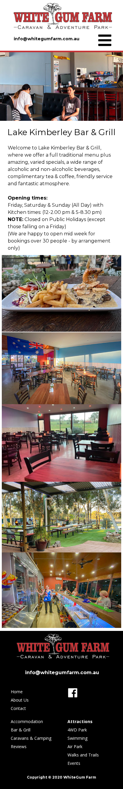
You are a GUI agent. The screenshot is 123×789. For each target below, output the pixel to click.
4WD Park (77, 730)
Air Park (74, 746)
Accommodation (27, 721)
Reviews (19, 746)
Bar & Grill (20, 730)
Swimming (77, 738)
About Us (20, 700)
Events (73, 763)
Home (17, 691)
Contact (18, 708)
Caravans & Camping (31, 738)
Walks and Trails (83, 755)
